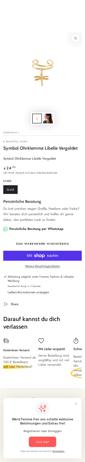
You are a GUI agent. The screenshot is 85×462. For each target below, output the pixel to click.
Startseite (10, 132)
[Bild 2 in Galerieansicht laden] (48, 118)
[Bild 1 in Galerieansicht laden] (37, 118)
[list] (42, 359)
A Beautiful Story (15, 141)
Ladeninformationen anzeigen (28, 292)
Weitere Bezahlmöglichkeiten (42, 266)
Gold (10, 189)
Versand (19, 172)
